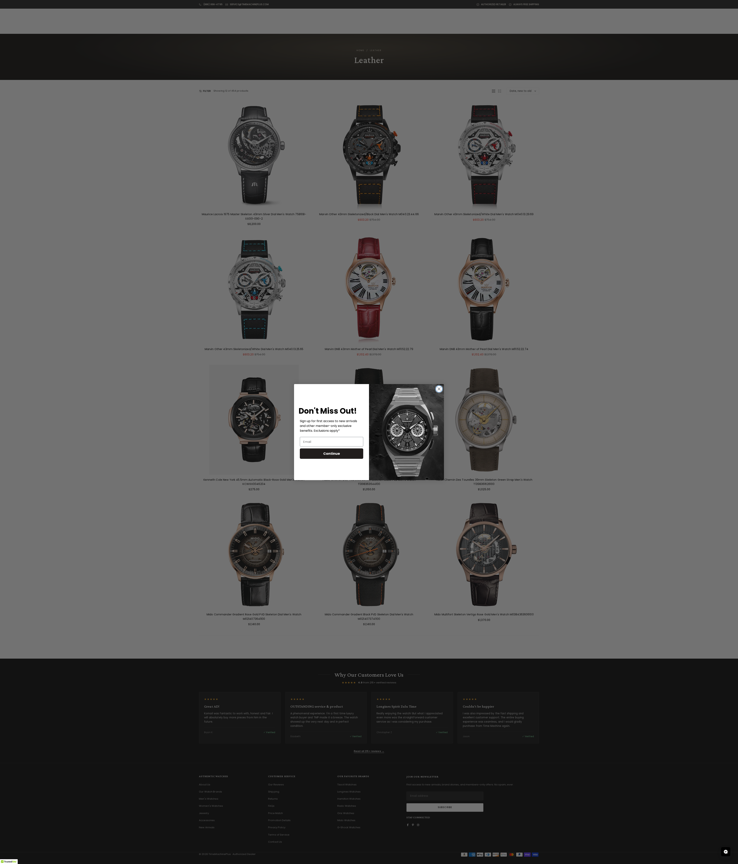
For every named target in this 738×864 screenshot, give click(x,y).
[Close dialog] (439, 389)
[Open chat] (725, 851)
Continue (331, 453)
